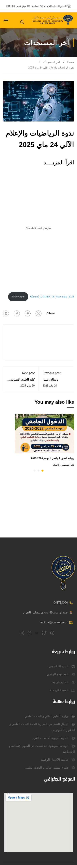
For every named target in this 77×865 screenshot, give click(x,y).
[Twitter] (38, 313)
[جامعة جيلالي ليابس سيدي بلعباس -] (53, 20)
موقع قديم (21, 6)
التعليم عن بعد (60, 682)
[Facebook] (17, 313)
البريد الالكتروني (59, 666)
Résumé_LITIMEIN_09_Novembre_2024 (52, 296)
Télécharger (18, 296)
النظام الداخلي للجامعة (55, 6)
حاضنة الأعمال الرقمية (55, 759)
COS (8, 6)
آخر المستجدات (51, 62)
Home (70, 62)
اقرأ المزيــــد (58, 162)
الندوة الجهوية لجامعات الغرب (50, 738)
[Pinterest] (28, 313)
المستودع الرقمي (58, 674)
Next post (28, 373)
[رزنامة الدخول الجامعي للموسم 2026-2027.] (44, 433)
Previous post (51, 373)
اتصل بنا (35, 6)
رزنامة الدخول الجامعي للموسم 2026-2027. (52, 458)
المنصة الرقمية (59, 690)
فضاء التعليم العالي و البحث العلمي (47, 767)
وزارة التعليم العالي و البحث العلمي (47, 716)
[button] (42, 471)
